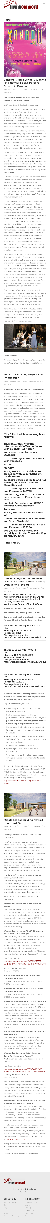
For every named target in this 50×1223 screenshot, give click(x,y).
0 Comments (22, 89)
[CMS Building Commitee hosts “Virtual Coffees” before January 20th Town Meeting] (25, 564)
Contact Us (29, 1210)
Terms (27, 1216)
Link (6, 628)
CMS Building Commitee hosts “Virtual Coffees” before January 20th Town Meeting (24, 581)
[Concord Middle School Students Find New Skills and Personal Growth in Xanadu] (25, 49)
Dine (6, 1210)
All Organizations (10, 1202)
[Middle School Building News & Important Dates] (25, 805)
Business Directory (11, 1216)
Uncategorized (34, 381)
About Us (29, 1213)
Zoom (38, 446)
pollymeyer (8, 92)
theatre (37, 89)
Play (5, 1208)
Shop (6, 1213)
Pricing (28, 1208)
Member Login (31, 1202)
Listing (27, 1205)
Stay (5, 1205)
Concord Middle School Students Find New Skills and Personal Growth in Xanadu (25, 83)
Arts (32, 89)
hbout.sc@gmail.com (15, 1139)
